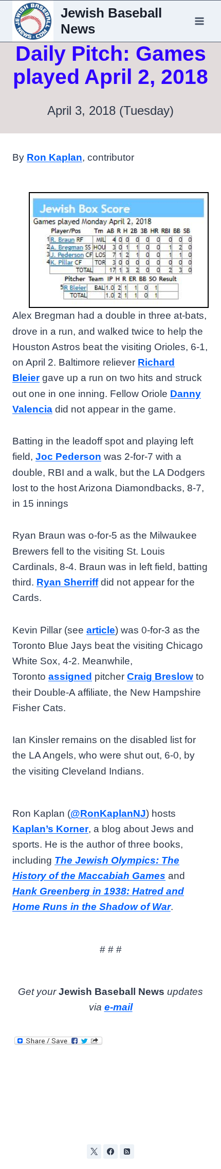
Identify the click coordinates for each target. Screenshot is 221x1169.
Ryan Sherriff (67, 582)
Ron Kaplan (54, 157)
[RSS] (127, 1151)
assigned (70, 676)
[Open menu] (199, 21)
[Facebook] (110, 1151)
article (100, 630)
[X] (94, 1151)
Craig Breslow (160, 676)
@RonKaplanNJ (108, 813)
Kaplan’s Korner (50, 828)
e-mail (118, 1007)
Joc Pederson (68, 456)
